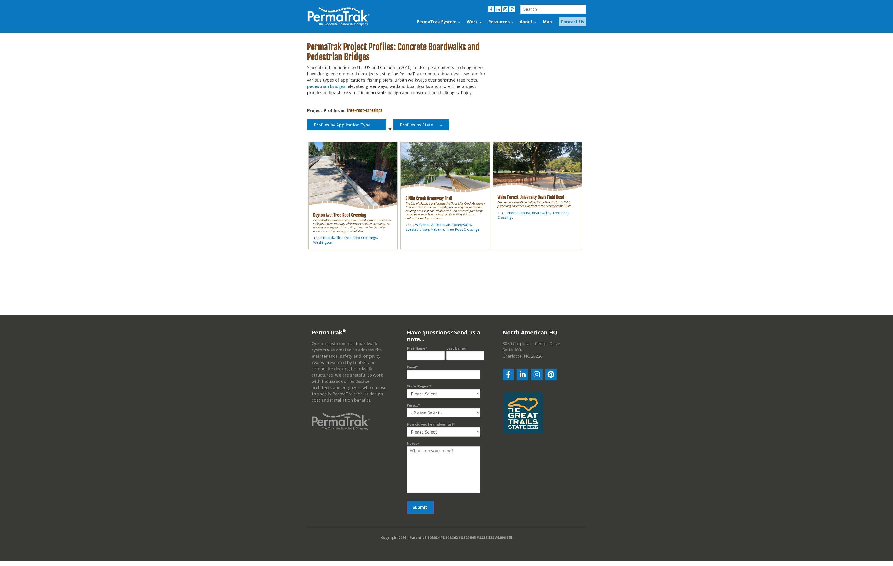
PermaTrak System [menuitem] (436, 21)
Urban (424, 229)
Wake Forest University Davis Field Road (530, 197)
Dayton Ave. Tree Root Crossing (339, 215)
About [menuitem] (526, 21)
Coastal (411, 229)
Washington (322, 242)
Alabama (437, 229)
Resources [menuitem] (499, 21)
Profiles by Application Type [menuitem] (342, 125)
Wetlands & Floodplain (433, 224)
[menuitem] (571, 21)
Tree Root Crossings (360, 237)
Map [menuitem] (547, 21)
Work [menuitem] (472, 21)
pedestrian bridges (326, 86)
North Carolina (518, 212)
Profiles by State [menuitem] (416, 125)
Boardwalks (332, 237)
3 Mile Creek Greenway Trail (428, 198)
